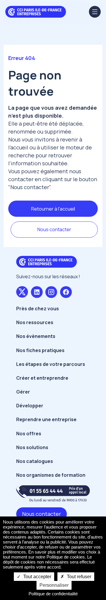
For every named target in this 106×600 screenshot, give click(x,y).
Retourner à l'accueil (53, 209)
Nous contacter (54, 229)
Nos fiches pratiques (40, 350)
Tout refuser (78, 576)
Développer (29, 405)
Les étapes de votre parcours (50, 364)
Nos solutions (32, 447)
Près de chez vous (37, 308)
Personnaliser (54, 585)
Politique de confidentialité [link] (53, 593)
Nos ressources (34, 322)
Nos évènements (35, 336)
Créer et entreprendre (42, 378)
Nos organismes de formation (50, 475)
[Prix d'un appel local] (53, 493)
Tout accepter (36, 576)
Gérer (23, 392)
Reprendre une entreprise (46, 419)
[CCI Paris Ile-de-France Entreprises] (35, 11)
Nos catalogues (34, 461)
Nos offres (28, 433)
